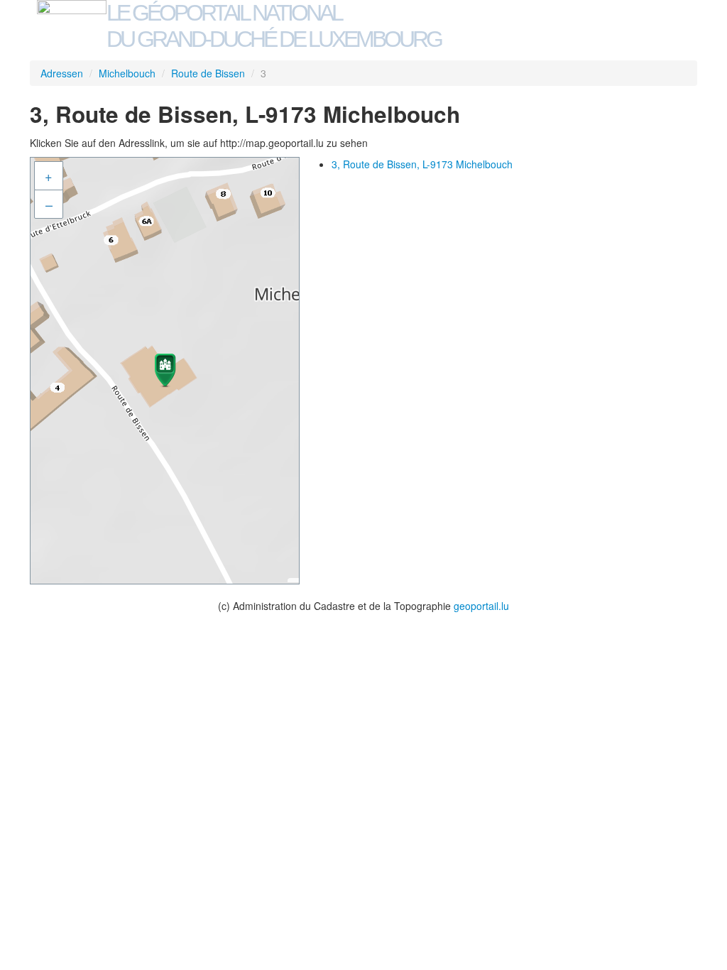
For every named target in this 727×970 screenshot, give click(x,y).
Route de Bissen (208, 73)
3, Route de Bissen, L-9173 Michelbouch (422, 164)
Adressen (61, 73)
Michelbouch (127, 73)
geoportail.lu (481, 606)
